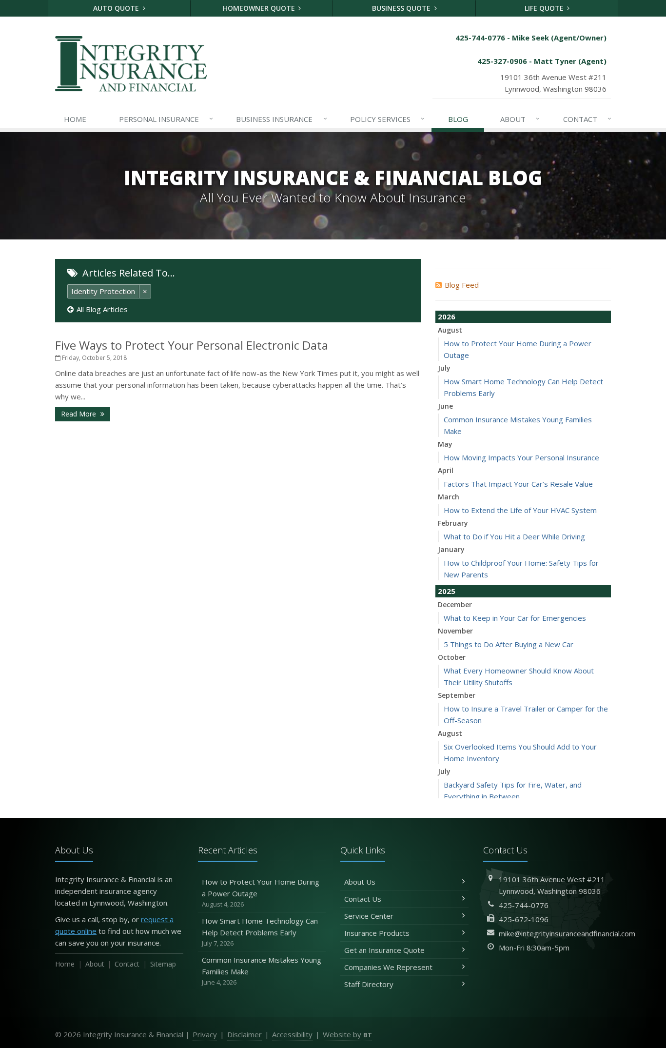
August (450, 330)
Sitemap (163, 964)
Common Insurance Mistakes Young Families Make (261, 971)
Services (387, 119)
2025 (446, 591)
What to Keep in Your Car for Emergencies (515, 618)
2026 (446, 316)
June (445, 406)
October (452, 657)
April (445, 470)
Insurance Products (377, 933)
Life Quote (545, 8)
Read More (79, 413)
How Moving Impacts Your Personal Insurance (521, 457)
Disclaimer (244, 1034)
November (455, 630)
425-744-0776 (523, 905)
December (455, 604)
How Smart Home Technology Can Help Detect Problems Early (260, 932)
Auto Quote (117, 8)
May (445, 444)
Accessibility (292, 1034)
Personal (166, 119)
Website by (347, 1034)
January (451, 549)
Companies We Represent (388, 967)
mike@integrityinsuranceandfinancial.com (567, 933)
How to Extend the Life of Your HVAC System (520, 510)
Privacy (205, 1034)
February (453, 523)
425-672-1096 (523, 919)
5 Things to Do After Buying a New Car (508, 644)
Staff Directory (368, 984)
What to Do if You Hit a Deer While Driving (514, 536)
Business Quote (402, 8)
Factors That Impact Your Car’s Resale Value (518, 484)
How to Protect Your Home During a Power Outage (260, 893)
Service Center (368, 916)
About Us (359, 882)
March (448, 496)
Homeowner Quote (260, 8)
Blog (458, 119)
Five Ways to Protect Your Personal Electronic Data (191, 345)
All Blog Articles (102, 309)
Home (75, 119)
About (520, 119)
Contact (587, 119)
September (456, 695)
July (444, 368)
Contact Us (362, 899)
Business (281, 119)
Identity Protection (103, 291)
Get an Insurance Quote (384, 950)
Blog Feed (462, 285)
